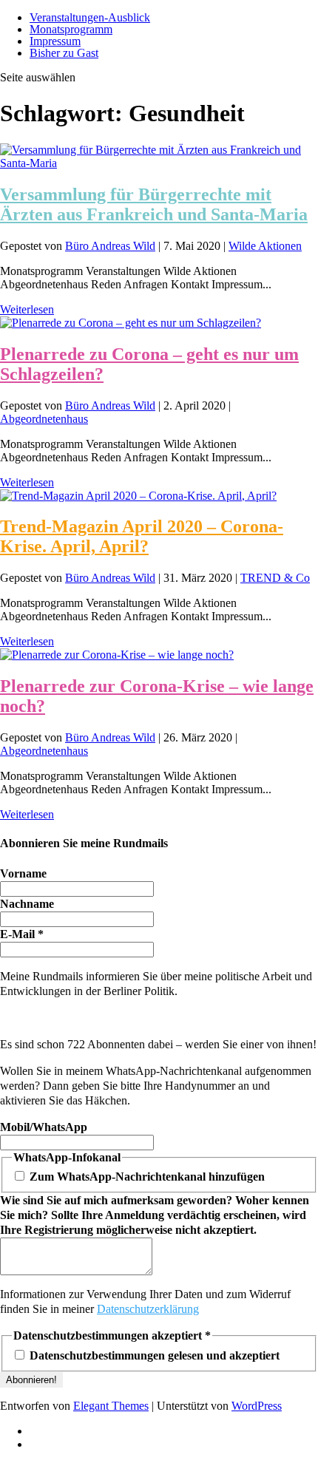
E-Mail (22, 934)
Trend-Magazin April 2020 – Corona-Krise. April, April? (141, 536)
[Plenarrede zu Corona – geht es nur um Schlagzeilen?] (130, 322)
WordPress (256, 1405)
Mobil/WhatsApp (43, 1127)
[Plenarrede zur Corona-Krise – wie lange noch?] (117, 654)
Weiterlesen (27, 309)
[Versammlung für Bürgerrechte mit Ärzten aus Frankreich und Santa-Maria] (159, 163)
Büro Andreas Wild (110, 246)
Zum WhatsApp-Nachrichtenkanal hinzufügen (146, 1176)
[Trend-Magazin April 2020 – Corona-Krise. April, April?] (138, 495)
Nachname (27, 903)
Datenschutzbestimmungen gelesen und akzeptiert (153, 1355)
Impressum (55, 41)
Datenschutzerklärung (148, 1309)
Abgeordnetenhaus (44, 419)
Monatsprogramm (71, 29)
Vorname (23, 873)
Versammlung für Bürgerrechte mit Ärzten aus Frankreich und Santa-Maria (154, 204)
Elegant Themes (111, 1405)
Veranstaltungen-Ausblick (90, 17)
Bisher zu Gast (64, 53)
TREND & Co (275, 577)
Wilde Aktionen (265, 246)
